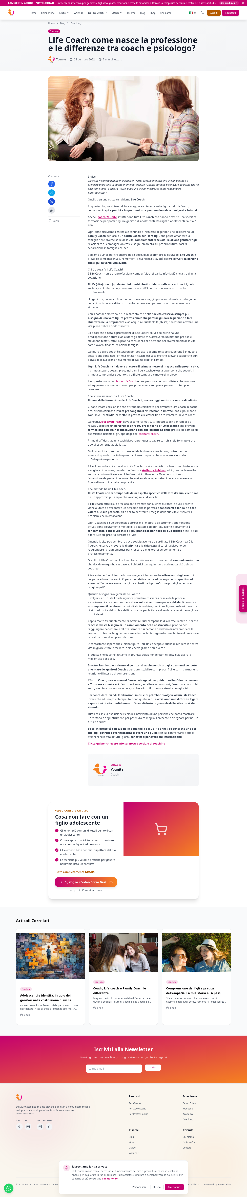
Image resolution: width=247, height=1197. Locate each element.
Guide (132, 1147)
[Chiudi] (243, 3)
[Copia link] (51, 210)
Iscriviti (153, 1067)
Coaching (76, 23)
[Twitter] (51, 192)
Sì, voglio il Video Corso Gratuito (89, 882)
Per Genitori (135, 1103)
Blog (62, 23)
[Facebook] (51, 184)
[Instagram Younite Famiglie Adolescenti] (40, 1126)
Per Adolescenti (137, 1108)
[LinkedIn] (51, 201)
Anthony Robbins (154, 470)
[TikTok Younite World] (49, 1126)
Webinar (133, 1153)
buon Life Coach (126, 381)
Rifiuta (157, 1187)
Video (132, 1142)
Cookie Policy (110, 1178)
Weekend (188, 1108)
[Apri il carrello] (203, 13)
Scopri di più (227, 3)
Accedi (214, 12)
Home (51, 23)
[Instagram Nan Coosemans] (28, 1126)
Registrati (230, 12)
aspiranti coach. (149, 434)
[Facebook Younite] (19, 1126)
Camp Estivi (189, 1103)
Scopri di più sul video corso (86, 890)
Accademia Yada (111, 422)
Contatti (187, 1147)
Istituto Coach (190, 1142)
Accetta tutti (174, 1187)
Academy (188, 1114)
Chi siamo (188, 1136)
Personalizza (139, 1187)
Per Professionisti (138, 1114)
